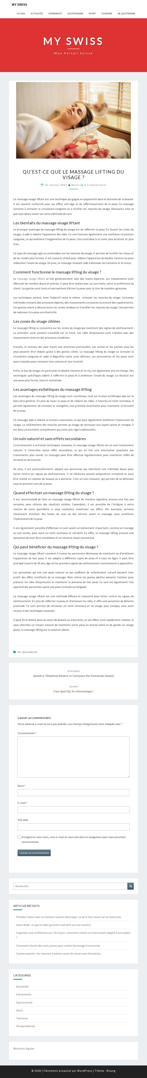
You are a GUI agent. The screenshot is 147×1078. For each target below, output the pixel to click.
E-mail (23, 803)
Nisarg (111, 1070)
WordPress (84, 1070)
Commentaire (27, 733)
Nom (21, 786)
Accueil (21, 13)
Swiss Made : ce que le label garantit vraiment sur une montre (53, 925)
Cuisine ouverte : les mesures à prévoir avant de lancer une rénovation (58, 953)
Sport (92, 13)
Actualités (37, 13)
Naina (76, 184)
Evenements (55, 13)
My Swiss (19, 4)
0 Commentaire (95, 184)
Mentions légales (23, 1048)
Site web (23, 820)
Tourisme (106, 13)
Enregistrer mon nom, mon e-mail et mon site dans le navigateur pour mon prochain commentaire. (74, 839)
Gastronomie (75, 13)
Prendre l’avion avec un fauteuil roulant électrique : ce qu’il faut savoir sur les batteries (68, 917)
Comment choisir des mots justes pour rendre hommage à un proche (58, 945)
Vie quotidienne (126, 13)
